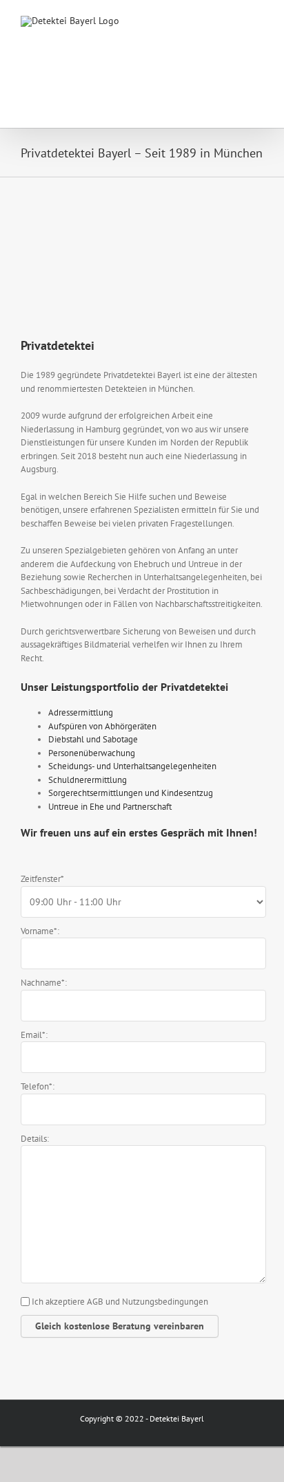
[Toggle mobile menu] (257, 21)
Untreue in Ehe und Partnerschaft (110, 806)
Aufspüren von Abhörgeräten (102, 726)
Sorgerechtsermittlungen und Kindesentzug (130, 793)
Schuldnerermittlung (87, 780)
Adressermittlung (80, 712)
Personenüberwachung (91, 753)
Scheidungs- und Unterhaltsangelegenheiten (132, 766)
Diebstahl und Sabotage (93, 739)
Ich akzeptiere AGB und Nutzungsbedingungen (120, 1301)
